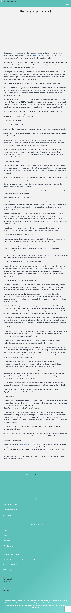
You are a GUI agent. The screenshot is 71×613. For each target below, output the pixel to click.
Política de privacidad (10, 510)
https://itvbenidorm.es (13, 570)
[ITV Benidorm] (9, 3)
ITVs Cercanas (8, 546)
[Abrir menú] (67, 3)
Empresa (6, 541)
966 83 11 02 (13, 565)
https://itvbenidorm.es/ (40, 55)
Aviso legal (7, 515)
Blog (5, 530)
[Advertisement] (35, 29)
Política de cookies (10, 504)
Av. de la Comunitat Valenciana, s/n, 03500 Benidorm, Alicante (29, 560)
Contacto (6, 535)
